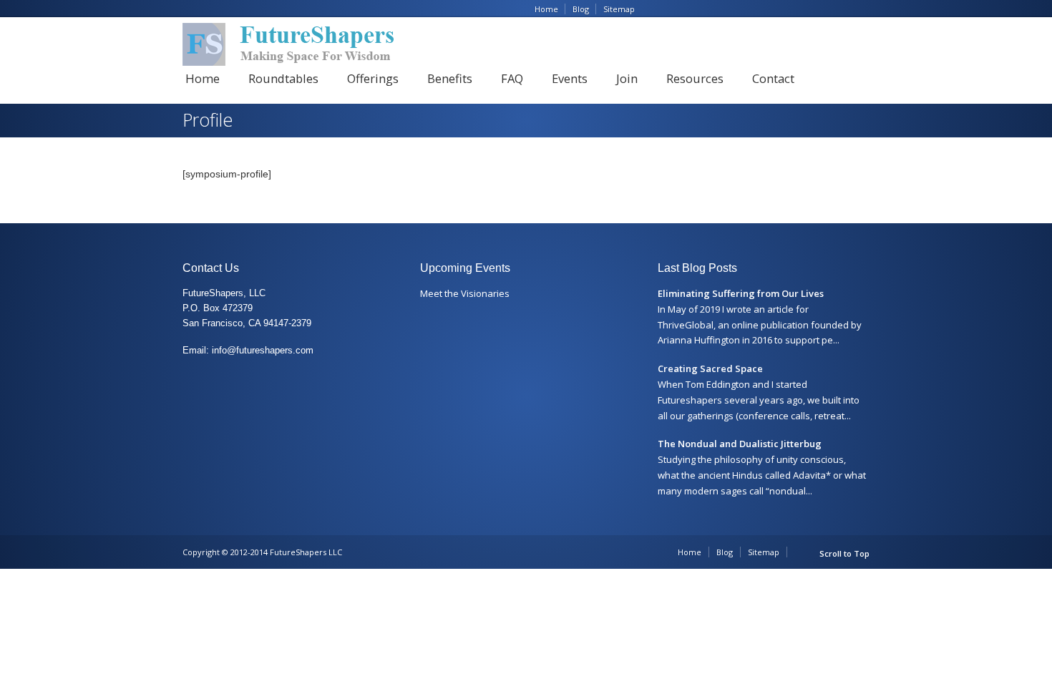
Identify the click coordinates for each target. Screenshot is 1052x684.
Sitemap (619, 9)
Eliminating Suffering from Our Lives (741, 293)
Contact (773, 78)
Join (627, 78)
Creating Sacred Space (710, 368)
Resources (695, 78)
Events (570, 78)
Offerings (373, 78)
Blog (581, 9)
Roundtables (283, 78)
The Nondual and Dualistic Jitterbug (740, 443)
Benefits (449, 78)
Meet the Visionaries (465, 293)
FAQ (512, 78)
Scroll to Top (844, 553)
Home (546, 9)
